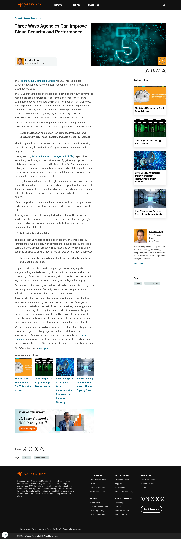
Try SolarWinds (97, 475)
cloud (26, 458)
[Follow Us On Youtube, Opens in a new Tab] (157, 499)
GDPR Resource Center (100, 507)
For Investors (121, 514)
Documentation (121, 487)
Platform (57, 5)
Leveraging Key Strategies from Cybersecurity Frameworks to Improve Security (64, 390)
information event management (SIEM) (53, 156)
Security (93, 498)
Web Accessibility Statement (70, 529)
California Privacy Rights (48, 529)
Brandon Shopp (32, 60)
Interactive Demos (97, 487)
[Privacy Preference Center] (5, 535)
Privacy (34, 529)
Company (119, 503)
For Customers (122, 475)
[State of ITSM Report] (54, 420)
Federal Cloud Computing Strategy (38, 80)
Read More (138, 263)
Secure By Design (97, 510)
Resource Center (148, 483)
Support (118, 483)
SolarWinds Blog (148, 480)
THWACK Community (124, 491)
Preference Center (97, 491)
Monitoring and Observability (29, 18)
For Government (122, 510)
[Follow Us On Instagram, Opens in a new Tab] (153, 73)
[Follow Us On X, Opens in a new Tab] (158, 73)
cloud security (41, 458)
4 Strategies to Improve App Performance (43, 382)
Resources (93, 5)
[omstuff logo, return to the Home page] (29, 5)
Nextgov (43, 348)
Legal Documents (23, 529)
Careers (118, 507)
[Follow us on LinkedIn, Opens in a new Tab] (162, 499)
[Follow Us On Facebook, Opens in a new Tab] (147, 73)
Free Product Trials (98, 480)
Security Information (98, 514)
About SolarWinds (123, 498)
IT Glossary (146, 487)
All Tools (93, 483)
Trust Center (95, 503)
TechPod (76, 5)
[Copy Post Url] (164, 73)
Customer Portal (122, 480)
